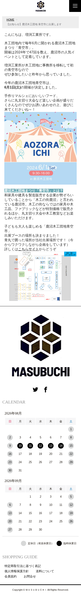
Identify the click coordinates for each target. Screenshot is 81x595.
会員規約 (11, 576)
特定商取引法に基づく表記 (23, 565)
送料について (45, 571)
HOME (10, 19)
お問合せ (30, 576)
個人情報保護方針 (17, 571)
